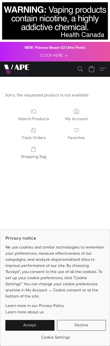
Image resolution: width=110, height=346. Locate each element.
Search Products (33, 118)
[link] (55, 56)
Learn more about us (24, 312)
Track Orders (33, 137)
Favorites (76, 137)
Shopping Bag (34, 156)
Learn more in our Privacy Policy (34, 306)
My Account (76, 118)
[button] (17, 69)
